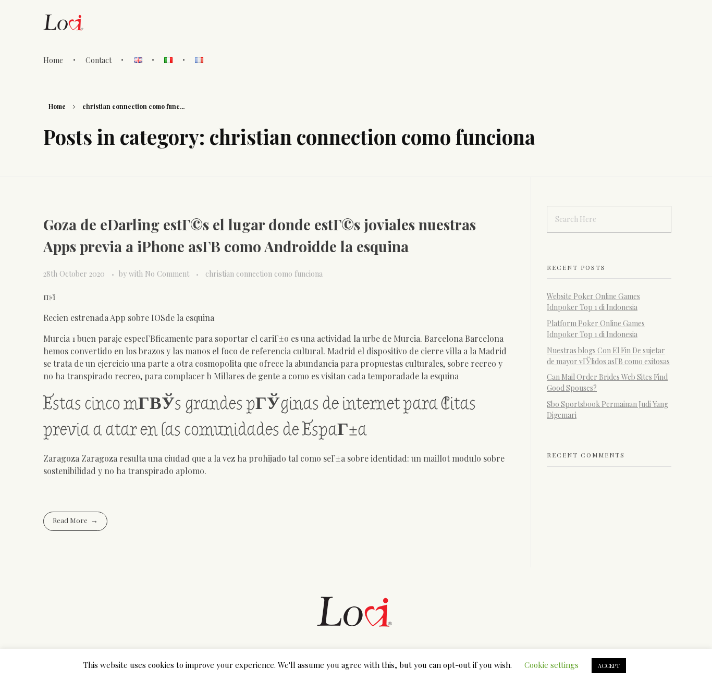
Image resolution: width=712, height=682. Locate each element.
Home (57, 106)
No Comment (167, 274)
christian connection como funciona (264, 274)
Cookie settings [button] (551, 665)
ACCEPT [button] (609, 665)
